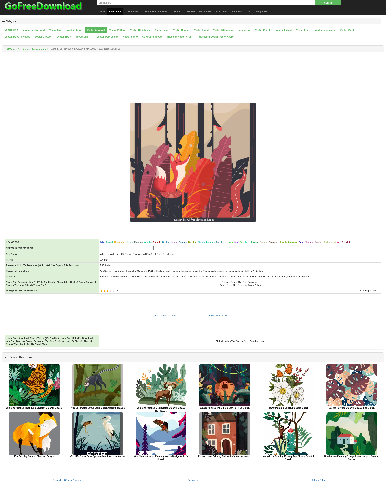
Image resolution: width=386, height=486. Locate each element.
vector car (245, 30)
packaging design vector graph (216, 36)
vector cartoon (43, 36)
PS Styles (237, 11)
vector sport (64, 36)
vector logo (303, 30)
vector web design (108, 36)
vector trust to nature (17, 36)
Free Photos (131, 11)
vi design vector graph (179, 36)
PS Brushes (205, 11)
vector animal (284, 30)
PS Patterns (222, 11)
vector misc (11, 29)
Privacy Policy (318, 479)
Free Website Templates (154, 11)
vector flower (74, 30)
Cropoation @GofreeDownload (67, 479)
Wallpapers (261, 11)
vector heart (161, 30)
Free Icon (176, 11)
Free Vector (116, 11)
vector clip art (84, 36)
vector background (33, 30)
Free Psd (190, 11)
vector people (263, 30)
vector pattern (117, 30)
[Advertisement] (193, 75)
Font (248, 11)
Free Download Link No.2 (221, 315)
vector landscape (325, 30)
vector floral (201, 30)
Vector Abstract (40, 48)
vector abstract (96, 30)
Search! (329, 2)
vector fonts (130, 36)
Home (102, 11)
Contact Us (193, 479)
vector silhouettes (223, 30)
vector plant (347, 30)
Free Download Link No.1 (166, 315)
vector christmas (140, 30)
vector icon (55, 30)
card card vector (152, 36)
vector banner (181, 30)
